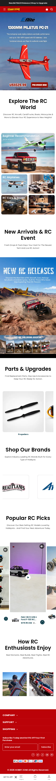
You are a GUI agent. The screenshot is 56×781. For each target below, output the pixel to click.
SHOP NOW (7, 139)
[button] (4, 9)
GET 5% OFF (8, 777)
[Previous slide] (23, 702)
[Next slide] (32, 702)
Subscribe (46, 747)
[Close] (16, 777)
